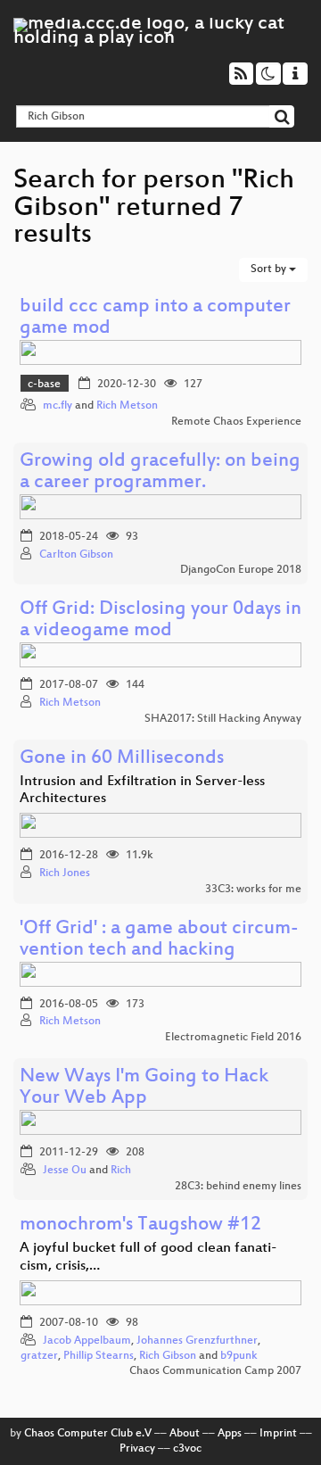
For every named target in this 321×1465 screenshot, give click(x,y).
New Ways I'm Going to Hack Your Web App (144, 1088)
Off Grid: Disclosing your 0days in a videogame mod (160, 620)
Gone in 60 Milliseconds (122, 759)
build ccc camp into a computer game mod (155, 318)
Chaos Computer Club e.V (88, 1434)
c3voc (187, 1449)
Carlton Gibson (76, 555)
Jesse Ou (64, 1170)
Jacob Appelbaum (87, 1341)
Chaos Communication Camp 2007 (215, 1371)
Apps (230, 1434)
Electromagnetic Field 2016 (233, 1037)
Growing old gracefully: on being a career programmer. (160, 472)
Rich (121, 1170)
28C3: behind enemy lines (238, 1186)
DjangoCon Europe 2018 (240, 570)
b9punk (239, 1356)
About (184, 1434)
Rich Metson (127, 406)
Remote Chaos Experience (236, 422)
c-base (44, 384)
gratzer (39, 1356)
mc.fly (57, 406)
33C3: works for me (253, 889)
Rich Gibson (167, 1356)
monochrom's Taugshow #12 (140, 1225)
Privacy (137, 1449)
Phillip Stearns (98, 1356)
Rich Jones (64, 873)
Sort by (270, 269)
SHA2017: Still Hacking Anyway (222, 719)
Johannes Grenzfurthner (197, 1341)
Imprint (278, 1434)
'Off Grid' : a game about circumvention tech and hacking (159, 940)
